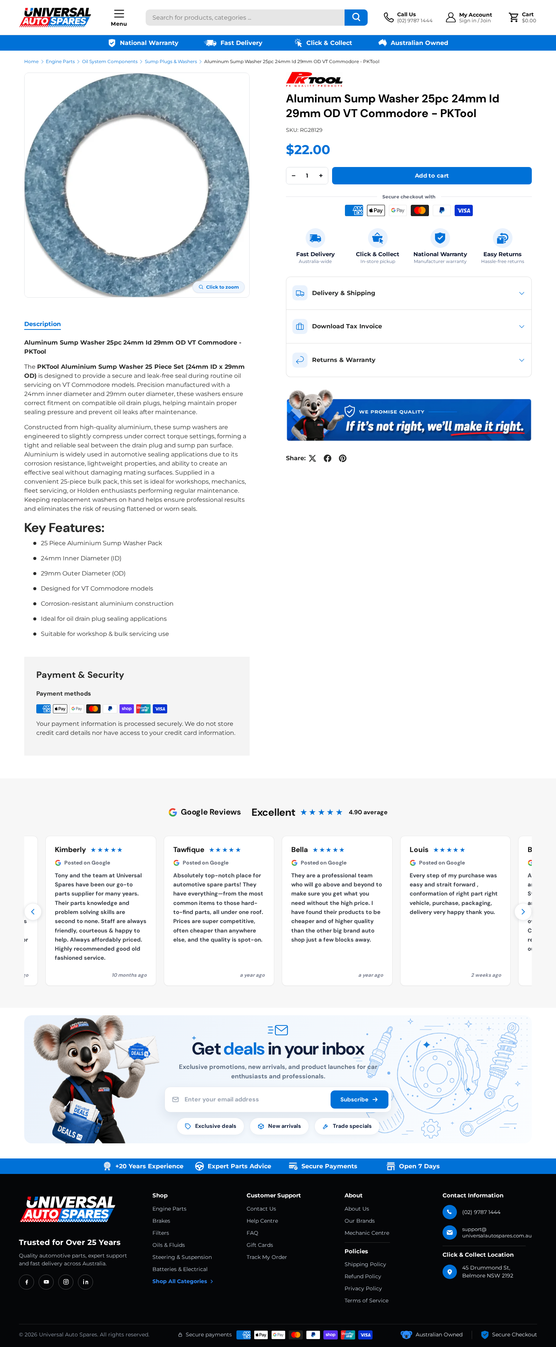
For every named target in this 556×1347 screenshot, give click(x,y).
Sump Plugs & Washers (171, 61)
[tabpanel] (137, 488)
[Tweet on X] (312, 458)
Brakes (161, 1220)
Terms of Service (366, 1300)
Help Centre (262, 1220)
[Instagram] (65, 1282)
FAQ (252, 1232)
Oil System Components (110, 61)
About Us (357, 1208)
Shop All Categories (179, 1281)
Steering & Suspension (182, 1257)
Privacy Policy (363, 1288)
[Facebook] (26, 1282)
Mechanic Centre (367, 1232)
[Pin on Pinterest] (342, 458)
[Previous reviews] (33, 911)
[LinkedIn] (85, 1282)
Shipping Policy (365, 1264)
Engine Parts (60, 61)
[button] (523, 17)
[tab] (42, 324)
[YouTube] (46, 1282)
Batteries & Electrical (180, 1269)
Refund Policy (363, 1276)
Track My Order (267, 1257)
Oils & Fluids (168, 1245)
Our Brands (360, 1220)
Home (31, 61)
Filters (160, 1232)
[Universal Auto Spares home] (69, 1209)
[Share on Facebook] (327, 458)
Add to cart (432, 175)
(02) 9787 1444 (481, 1212)
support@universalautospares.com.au (497, 1232)
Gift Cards (260, 1245)
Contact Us (261, 1208)
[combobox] (257, 17)
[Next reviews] (523, 911)
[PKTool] (314, 79)
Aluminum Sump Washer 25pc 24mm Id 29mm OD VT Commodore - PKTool (291, 61)
